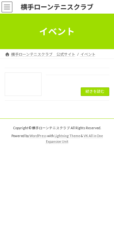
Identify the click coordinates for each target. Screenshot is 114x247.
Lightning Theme (67, 135)
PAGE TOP (105, 233)
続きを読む (95, 91)
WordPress (38, 135)
